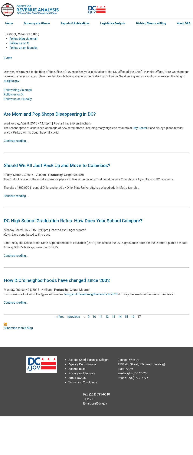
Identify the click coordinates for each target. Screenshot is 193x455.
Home (9, 23)
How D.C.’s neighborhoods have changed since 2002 (57, 280)
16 (132, 316)
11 (100, 316)
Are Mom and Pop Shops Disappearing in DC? (50, 114)
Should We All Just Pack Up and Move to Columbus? (57, 165)
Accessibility (77, 369)
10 (94, 316)
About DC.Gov (77, 378)
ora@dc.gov (11, 81)
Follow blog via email (23, 38)
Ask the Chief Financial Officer (88, 360)
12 (107, 316)
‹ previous (73, 316)
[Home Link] (43, 10)
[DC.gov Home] (96, 10)
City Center (140, 128)
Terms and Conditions (82, 382)
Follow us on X (19, 43)
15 (126, 316)
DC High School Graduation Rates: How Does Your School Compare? (73, 220)
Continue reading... (16, 141)
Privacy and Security (81, 373)
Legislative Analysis (112, 23)
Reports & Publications (75, 23)
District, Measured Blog (151, 23)
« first (60, 316)
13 (113, 316)
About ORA (183, 23)
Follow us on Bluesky (23, 48)
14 (120, 316)
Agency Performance (82, 364)
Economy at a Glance (37, 23)
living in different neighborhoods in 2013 (91, 294)
